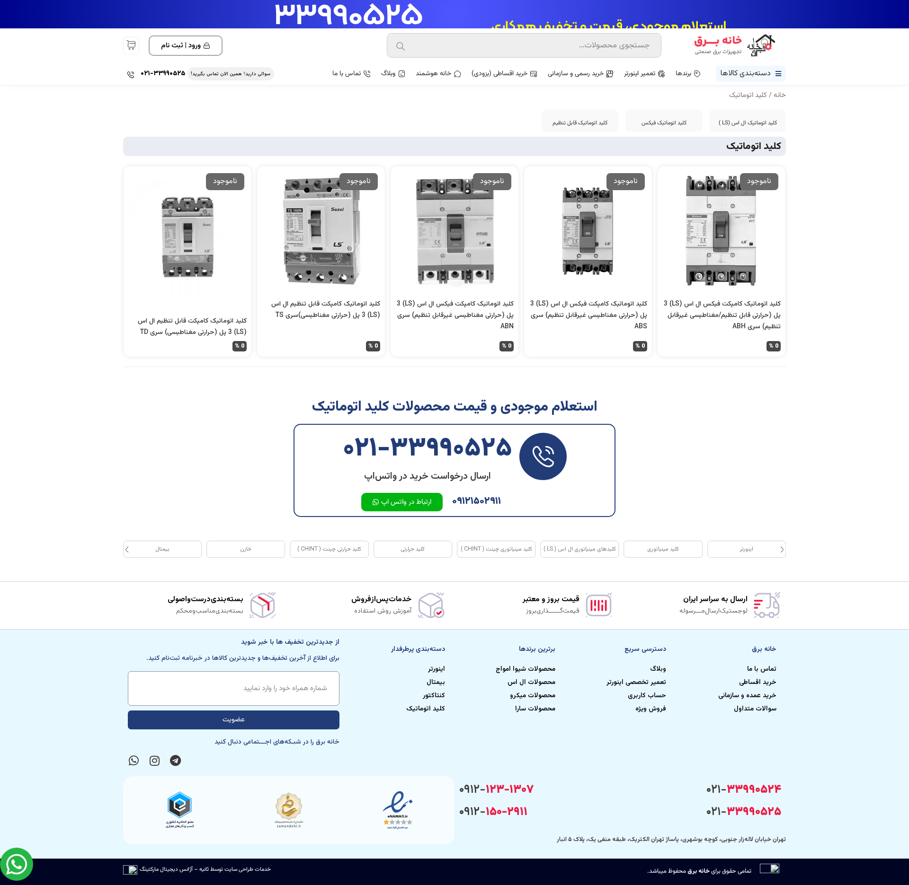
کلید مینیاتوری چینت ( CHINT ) (496, 549)
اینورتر (746, 549)
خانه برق (698, 871)
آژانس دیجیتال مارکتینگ (166, 869)
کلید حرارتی (413, 549)
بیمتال (162, 549)
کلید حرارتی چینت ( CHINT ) (329, 549)
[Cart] (131, 45)
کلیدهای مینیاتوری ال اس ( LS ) (580, 549)
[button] (127, 549)
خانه (780, 95)
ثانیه (204, 869)
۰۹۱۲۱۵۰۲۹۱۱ (476, 501)
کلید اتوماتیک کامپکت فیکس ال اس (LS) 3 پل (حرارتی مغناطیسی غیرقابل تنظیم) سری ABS (588, 315)
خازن (245, 549)
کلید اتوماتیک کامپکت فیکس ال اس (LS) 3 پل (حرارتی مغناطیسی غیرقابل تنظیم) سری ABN (455, 315)
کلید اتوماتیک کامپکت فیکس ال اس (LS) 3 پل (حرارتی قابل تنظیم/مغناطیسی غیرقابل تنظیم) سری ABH (722, 315)
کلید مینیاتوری (663, 549)
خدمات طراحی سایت (247, 869)
